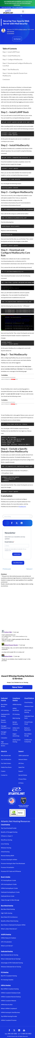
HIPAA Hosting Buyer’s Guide (9, 888)
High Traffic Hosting (6, 913)
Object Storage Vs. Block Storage (10, 900)
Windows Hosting (6, 847)
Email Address (9, 542)
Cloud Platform (29, 698)
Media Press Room (6, 767)
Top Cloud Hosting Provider (9, 828)
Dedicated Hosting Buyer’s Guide (10, 892)
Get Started (17, 39)
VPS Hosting (10, 31)
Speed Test (21, 767)
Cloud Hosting (28, 702)
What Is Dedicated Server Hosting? (10, 959)
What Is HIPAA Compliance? (9, 1008)
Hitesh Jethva (23, 29)
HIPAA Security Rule (6, 1004)
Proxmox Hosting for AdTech (9, 859)
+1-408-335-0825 (25, 1033)
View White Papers (18, 562)
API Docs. (21, 763)
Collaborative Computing (28, 740)
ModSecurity (22, 506)
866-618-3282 (12, 1033)
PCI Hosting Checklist (7, 979)
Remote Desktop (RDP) (7, 855)
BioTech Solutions (15, 723)
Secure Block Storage (27, 734)
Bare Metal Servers (4, 705)
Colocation (4, 738)
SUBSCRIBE (17, 554)
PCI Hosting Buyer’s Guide (8, 880)
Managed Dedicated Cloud (5, 727)
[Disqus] (17, 607)
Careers (3, 771)
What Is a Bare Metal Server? (9, 929)
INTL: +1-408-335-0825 (17, 7)
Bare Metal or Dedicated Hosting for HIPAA (13, 925)
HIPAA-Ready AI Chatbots (8, 938)
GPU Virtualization (6, 942)
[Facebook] (11, 523)
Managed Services (3, 733)
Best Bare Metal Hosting (8, 909)
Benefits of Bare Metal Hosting (9, 921)
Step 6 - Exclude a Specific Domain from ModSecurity (15, 74)
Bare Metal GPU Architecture (9, 917)
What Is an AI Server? (7, 945)
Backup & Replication (27, 729)
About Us (4, 751)
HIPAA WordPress (16, 709)
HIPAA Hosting (17, 704)
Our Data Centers (6, 763)
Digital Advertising (16, 735)
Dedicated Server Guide (7, 896)
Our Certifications (6, 759)
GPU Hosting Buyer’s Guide (9, 884)
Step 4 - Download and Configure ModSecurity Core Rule (17, 64)
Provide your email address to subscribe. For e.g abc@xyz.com (15, 550)
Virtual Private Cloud (28, 723)
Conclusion (6, 79)
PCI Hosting (16, 714)
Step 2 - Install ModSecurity (11, 56)
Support (21, 751)
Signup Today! (17, 687)
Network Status (22, 759)
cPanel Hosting (5, 851)
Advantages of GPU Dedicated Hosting (12, 962)
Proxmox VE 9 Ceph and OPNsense (11, 871)
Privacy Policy (22, 779)
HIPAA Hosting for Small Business (10, 1012)
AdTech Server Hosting (17, 740)
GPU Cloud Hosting (27, 711)
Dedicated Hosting (4, 699)
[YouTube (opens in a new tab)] (24, 1030)
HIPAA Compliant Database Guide (10, 993)
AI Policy (20, 783)
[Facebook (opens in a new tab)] (9, 1030)
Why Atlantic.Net (6, 755)
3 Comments (10, 33)
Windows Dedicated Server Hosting (11, 966)
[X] (16, 523)
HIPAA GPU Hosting (16, 729)
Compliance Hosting (16, 699)
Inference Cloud (28, 706)
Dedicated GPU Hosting (5, 715)
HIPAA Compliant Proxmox (8, 1020)
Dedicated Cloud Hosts (29, 717)
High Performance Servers (4, 743)
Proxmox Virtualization (7, 867)
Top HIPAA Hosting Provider (9, 1016)
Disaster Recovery (3, 721)
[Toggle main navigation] (23, 11)
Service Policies (22, 775)
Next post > (29, 569)
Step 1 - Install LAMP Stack (11, 52)
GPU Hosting (4, 710)
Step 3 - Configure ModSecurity (12, 59)
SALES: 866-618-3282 (6, 7)
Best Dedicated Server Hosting (9, 955)
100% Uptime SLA (23, 755)
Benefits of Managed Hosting (9, 832)
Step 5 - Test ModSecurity (11, 69)
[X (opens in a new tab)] (14, 1030)
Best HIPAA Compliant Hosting (10, 989)
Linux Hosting (5, 844)
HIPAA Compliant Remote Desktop (11, 996)
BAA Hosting (16, 718)
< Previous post (6, 569)
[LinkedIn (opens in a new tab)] (19, 1030)
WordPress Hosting (6, 840)
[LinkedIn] (21, 523)
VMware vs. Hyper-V (7, 836)
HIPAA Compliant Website (8, 1000)
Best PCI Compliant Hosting (9, 975)
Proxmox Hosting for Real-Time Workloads (13, 863)
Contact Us (4, 775)
